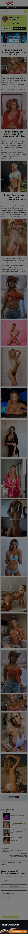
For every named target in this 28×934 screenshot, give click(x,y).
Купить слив (19, 28)
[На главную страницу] (9, 3)
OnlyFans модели (7, 45)
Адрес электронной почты (9, 886)
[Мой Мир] (14, 797)
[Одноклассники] (12, 797)
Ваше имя (4, 880)
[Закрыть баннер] (26, 923)
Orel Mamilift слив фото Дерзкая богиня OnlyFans (17, 814)
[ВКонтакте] (10, 797)
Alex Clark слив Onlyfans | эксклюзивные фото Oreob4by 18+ (17, 839)
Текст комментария (7, 897)
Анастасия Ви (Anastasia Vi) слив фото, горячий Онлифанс (12, 850)
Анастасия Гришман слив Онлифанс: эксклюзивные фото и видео (17, 855)
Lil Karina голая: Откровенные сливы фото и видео (18, 823)
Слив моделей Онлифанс (18, 45)
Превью (7, 28)
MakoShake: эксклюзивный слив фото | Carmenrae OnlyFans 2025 (18, 831)
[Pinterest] (16, 797)
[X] (18, 797)
